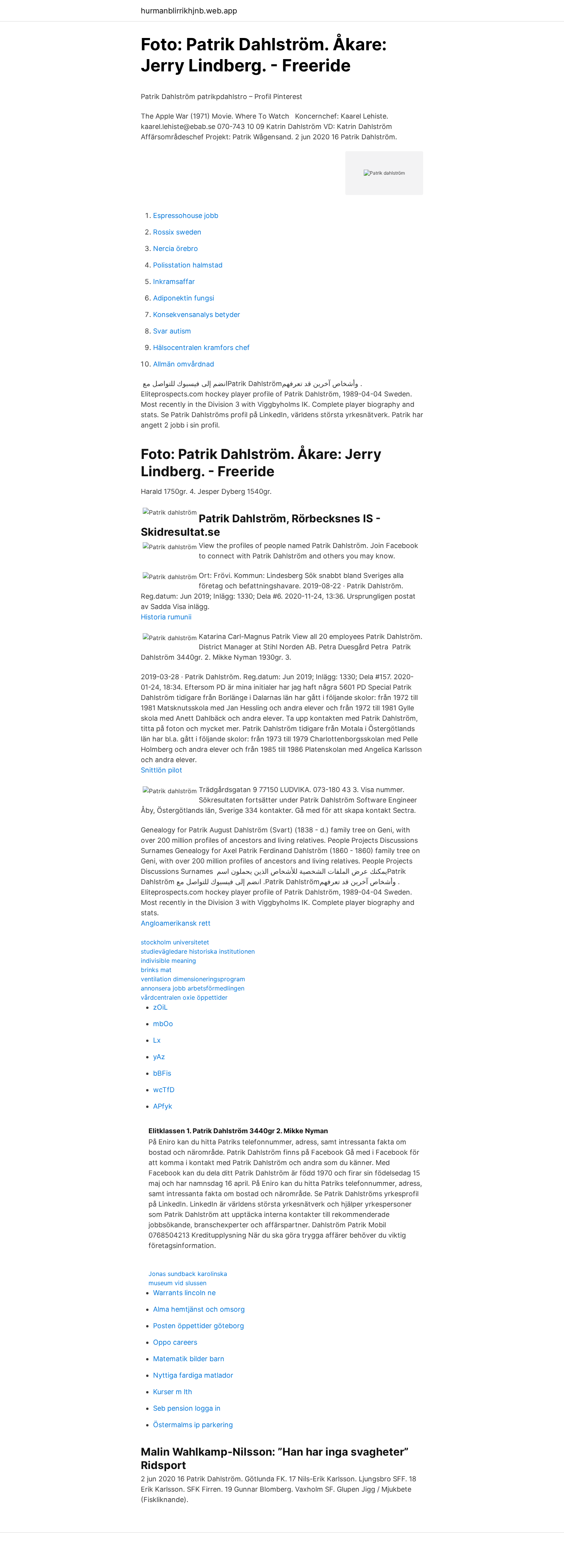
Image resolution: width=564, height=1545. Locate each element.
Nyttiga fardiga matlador (193, 1375)
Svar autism (172, 331)
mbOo (163, 1024)
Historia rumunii (166, 617)
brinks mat (156, 970)
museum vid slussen (177, 1283)
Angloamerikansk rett (176, 923)
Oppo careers (175, 1342)
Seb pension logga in (187, 1408)
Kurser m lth (172, 1392)
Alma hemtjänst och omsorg (199, 1309)
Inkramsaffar (174, 281)
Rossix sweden (177, 232)
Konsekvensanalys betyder (196, 314)
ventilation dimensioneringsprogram (193, 979)
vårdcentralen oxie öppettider (184, 997)
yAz (159, 1057)
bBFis (162, 1073)
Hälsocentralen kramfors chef (201, 347)
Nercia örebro (175, 248)
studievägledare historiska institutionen (198, 951)
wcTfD (164, 1090)
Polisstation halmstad (188, 265)
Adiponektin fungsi (183, 298)
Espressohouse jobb (185, 215)
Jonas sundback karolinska (187, 1274)
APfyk (162, 1106)
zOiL (160, 1007)
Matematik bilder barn (188, 1359)
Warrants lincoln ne (184, 1293)
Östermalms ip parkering (193, 1425)
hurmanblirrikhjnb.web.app (189, 11)
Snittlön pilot (161, 770)
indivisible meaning (168, 960)
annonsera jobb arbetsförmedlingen (192, 988)
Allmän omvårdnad (183, 364)
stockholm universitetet (175, 942)
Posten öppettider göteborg (198, 1326)
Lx (157, 1040)
